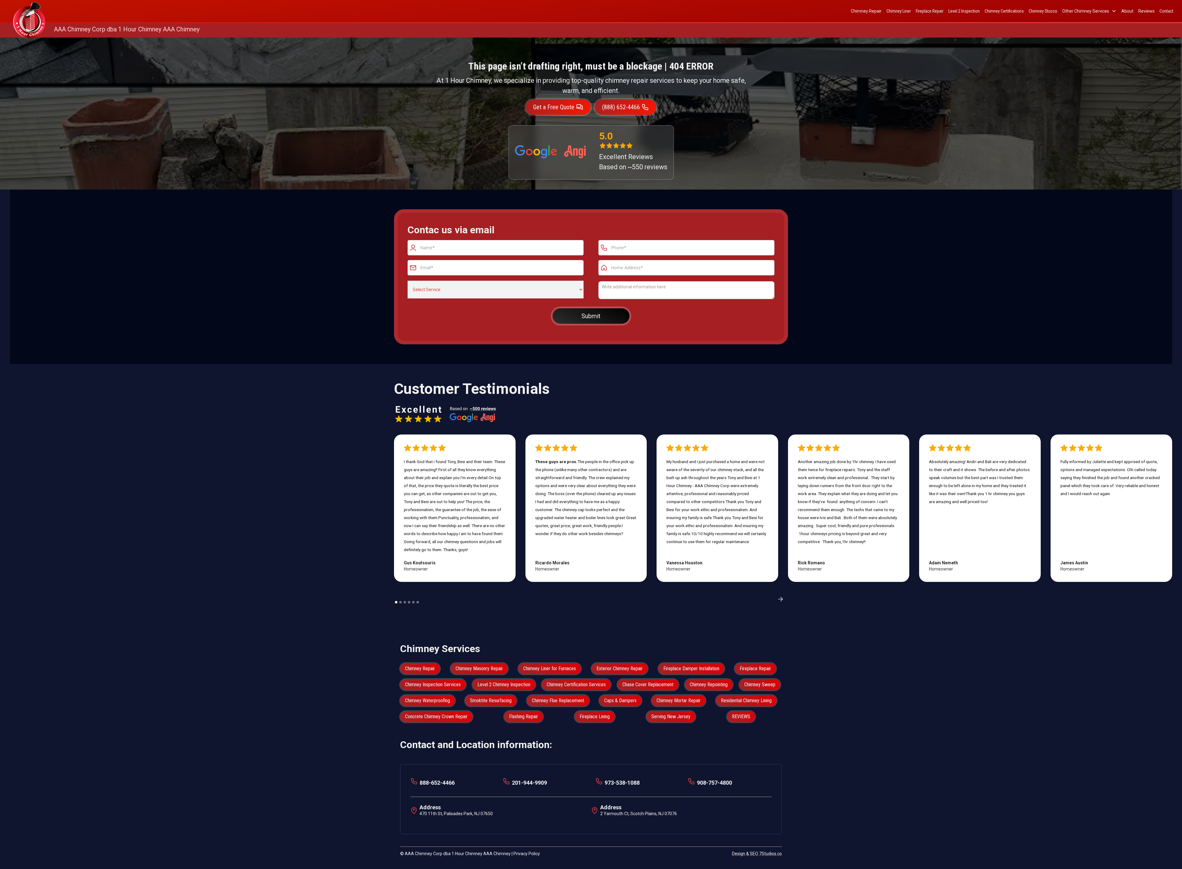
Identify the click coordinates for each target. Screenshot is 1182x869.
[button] (1089, 11)
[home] (29, 11)
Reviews (1146, 11)
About (1127, 11)
